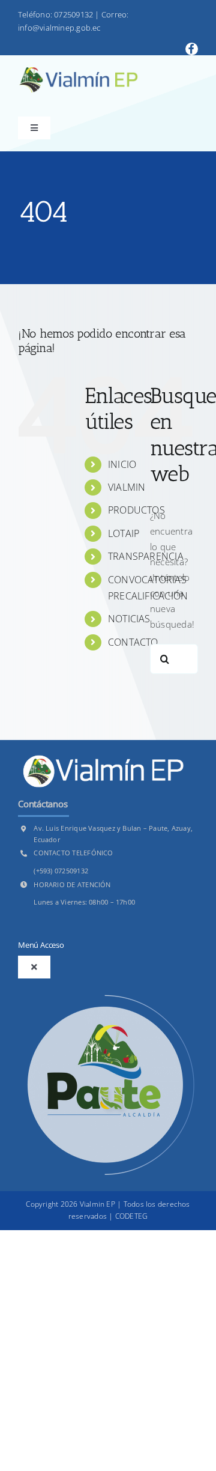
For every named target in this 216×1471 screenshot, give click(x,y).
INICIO (122, 464)
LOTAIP (123, 533)
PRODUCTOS (136, 510)
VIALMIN (127, 487)
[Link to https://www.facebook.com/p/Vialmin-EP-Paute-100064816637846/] (191, 49)
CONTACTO (133, 642)
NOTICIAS (129, 618)
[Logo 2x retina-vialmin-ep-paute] (78, 71)
